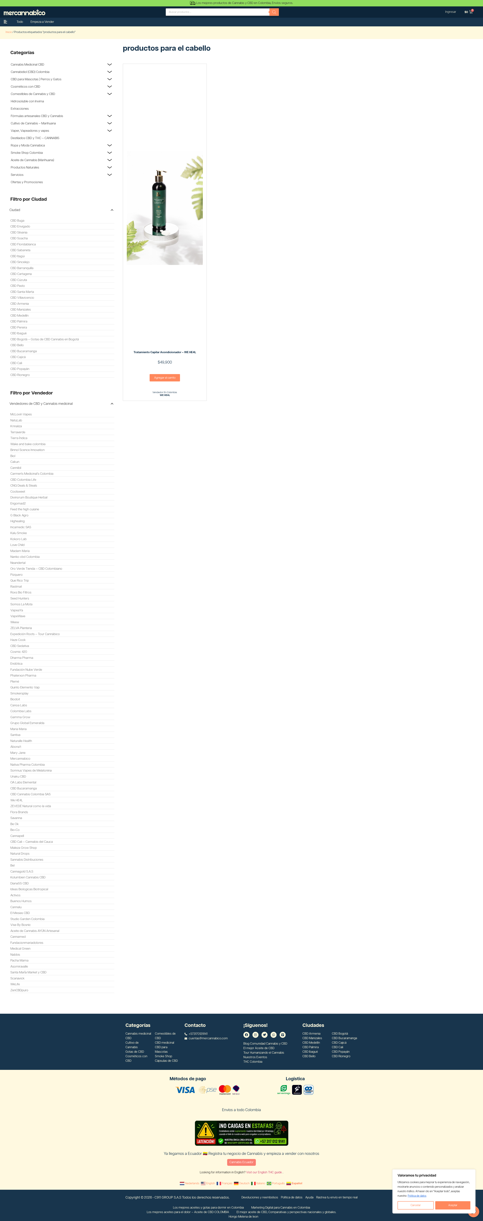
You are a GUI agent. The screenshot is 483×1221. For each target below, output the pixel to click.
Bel (12, 865)
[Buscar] (274, 12)
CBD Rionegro (20, 375)
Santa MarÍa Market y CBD (28, 972)
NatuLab (16, 420)
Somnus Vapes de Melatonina (31, 770)
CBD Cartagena (21, 274)
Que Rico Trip (19, 580)
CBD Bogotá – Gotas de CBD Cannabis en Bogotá (44, 339)
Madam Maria (20, 551)
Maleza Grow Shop (23, 848)
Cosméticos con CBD (25, 86)
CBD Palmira (18, 321)
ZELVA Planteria (21, 628)
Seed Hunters (19, 598)
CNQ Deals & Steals (23, 485)
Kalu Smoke (18, 533)
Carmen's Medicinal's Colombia (31, 473)
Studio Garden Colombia (27, 919)
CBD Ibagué (18, 333)
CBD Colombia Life (23, 480)
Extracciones (20, 108)
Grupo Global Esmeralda (27, 723)
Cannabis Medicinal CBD (27, 64)
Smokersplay (19, 693)
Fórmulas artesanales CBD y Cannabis (37, 116)
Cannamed (18, 937)
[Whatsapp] (274, 1035)
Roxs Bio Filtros (20, 592)
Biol (12, 456)
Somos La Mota (21, 604)
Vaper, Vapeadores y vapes (30, 130)
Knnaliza (16, 426)
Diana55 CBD (19, 883)
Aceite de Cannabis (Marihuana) (32, 160)
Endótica (16, 663)
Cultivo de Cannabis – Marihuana (33, 123)
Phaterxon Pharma (23, 675)
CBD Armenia (19, 303)
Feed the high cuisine (24, 509)
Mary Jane (17, 753)
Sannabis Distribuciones (26, 859)
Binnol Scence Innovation (27, 450)
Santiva (15, 735)
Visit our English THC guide (264, 1172)
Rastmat (16, 586)
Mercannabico (20, 758)
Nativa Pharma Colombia (27, 764)
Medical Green (20, 948)
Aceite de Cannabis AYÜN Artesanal (34, 931)
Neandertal (17, 563)
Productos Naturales (25, 167)
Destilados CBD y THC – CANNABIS (35, 138)
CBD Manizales (20, 309)
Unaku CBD (18, 776)
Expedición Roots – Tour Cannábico (35, 634)
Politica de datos (417, 1196)
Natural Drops (19, 853)
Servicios (17, 175)
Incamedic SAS (20, 527)
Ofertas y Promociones (27, 182)
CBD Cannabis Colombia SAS (30, 794)
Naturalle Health (21, 741)
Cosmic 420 (18, 652)
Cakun (14, 462)
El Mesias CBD (20, 913)
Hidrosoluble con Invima (27, 101)
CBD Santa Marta (22, 292)
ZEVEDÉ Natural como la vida (30, 806)
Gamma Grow (20, 717)
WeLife (15, 984)
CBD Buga (17, 220)
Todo (20, 22)
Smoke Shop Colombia (27, 153)
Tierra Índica (18, 438)
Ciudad (14, 210)
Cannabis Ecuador (241, 1162)
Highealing (17, 521)
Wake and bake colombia (27, 444)
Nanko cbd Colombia (25, 557)
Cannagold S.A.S (21, 871)
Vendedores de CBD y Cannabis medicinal (41, 404)
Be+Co (15, 830)
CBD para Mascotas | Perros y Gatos (36, 79)
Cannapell (17, 836)
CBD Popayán (19, 369)
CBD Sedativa (19, 646)
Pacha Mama (19, 960)
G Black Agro (19, 515)
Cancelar (416, 1205)
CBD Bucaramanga (23, 351)
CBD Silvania (18, 232)
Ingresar (450, 12)
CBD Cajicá (18, 357)
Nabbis (15, 954)
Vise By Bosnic (20, 925)
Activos (15, 895)
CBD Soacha (19, 238)
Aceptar (452, 1205)
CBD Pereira (18, 327)
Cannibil (15, 468)
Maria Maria (18, 729)
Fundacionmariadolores (26, 943)
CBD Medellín (19, 315)
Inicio (9, 32)
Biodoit (15, 699)
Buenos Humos (21, 901)
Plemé (14, 681)
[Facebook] (246, 1035)
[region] (433, 1191)
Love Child (17, 545)
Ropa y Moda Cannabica (28, 145)
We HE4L (16, 800)
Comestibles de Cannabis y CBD (33, 94)
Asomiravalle (19, 966)
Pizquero (16, 574)
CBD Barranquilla (21, 268)
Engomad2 (18, 503)
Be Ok (14, 824)
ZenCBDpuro (19, 990)
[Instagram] (255, 1035)
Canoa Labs (18, 705)
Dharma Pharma (21, 658)
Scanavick (17, 978)
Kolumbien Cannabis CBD (27, 877)
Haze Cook (18, 640)
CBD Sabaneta (20, 250)
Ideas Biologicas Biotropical (29, 889)
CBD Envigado (20, 226)
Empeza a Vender (42, 22)
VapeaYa (16, 610)
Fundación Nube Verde (26, 669)
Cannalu (16, 907)
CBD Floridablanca (23, 244)
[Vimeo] (283, 1035)
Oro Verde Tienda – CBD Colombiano (36, 568)
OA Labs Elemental (23, 782)
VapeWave (17, 616)
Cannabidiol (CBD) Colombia (30, 72)
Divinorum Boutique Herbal (28, 497)
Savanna (16, 818)
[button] (61, 210)
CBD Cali (16, 363)
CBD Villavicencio (22, 297)
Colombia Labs (20, 711)
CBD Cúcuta (18, 280)
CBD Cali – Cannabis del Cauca (31, 842)
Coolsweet (17, 491)
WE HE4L (165, 395)
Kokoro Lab (18, 539)
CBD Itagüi (17, 256)
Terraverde (17, 432)
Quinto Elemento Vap (25, 687)
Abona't (15, 747)
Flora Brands (19, 812)
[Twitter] (264, 1035)
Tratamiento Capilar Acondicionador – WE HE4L (165, 352)
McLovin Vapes (21, 414)
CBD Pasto (17, 286)
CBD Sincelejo (20, 262)
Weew (14, 622)
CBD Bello (17, 345)
